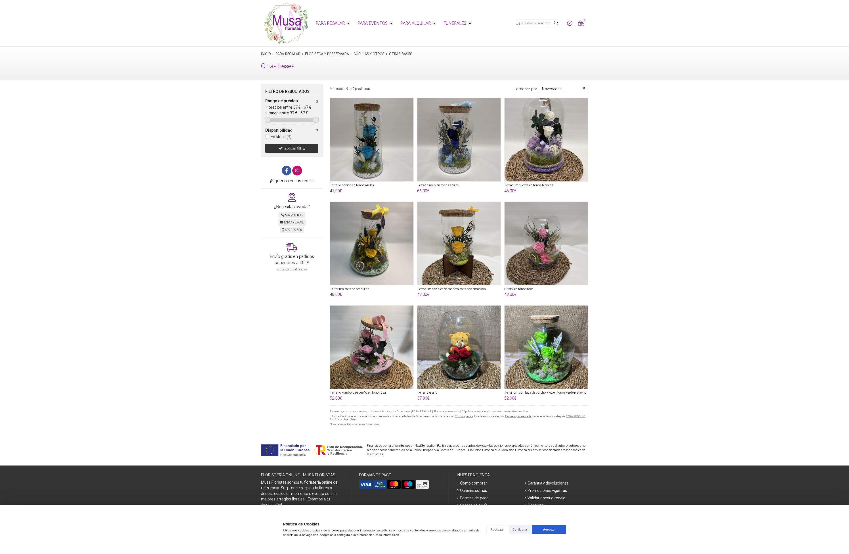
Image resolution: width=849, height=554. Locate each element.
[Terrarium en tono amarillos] (371, 243)
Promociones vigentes (547, 490)
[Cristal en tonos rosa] (546, 243)
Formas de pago (474, 498)
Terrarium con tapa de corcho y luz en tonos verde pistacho (545, 392)
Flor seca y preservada (518, 416)
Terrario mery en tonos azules (438, 185)
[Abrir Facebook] (286, 170)
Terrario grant (427, 392)
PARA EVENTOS (373, 23)
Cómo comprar (473, 483)
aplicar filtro (294, 148)
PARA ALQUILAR (415, 23)
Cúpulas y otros (464, 416)
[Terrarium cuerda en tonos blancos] (546, 139)
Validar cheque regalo (546, 498)
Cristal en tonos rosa (518, 289)
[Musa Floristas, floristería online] (286, 23)
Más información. (388, 535)
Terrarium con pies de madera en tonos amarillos (451, 289)
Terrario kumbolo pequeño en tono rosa (358, 392)
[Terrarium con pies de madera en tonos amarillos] (459, 243)
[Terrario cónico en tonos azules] (371, 139)
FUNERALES (455, 23)
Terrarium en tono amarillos (349, 289)
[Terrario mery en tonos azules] (459, 139)
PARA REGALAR (330, 23)
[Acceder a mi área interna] (569, 23)
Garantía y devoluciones (548, 483)
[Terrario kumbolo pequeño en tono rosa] (371, 347)
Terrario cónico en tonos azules (352, 185)
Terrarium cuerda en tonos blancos (528, 185)
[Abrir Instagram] (297, 170)
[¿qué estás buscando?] (537, 23)
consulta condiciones (292, 269)
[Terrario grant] (459, 347)
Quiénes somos (473, 490)
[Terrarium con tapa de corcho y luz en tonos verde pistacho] (546, 347)
